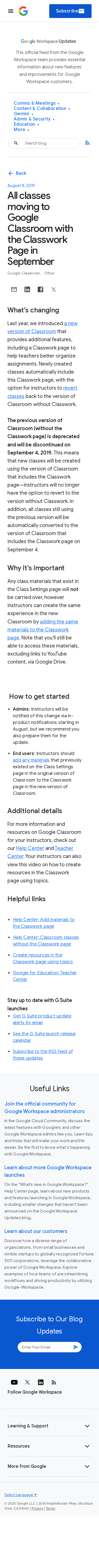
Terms (50, 1508)
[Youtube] (14, 1382)
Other (49, 273)
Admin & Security (34, 119)
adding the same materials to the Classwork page (42, 630)
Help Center (30, 848)
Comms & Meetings (37, 103)
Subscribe (70, 11)
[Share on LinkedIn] (27, 289)
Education (26, 124)
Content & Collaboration (42, 108)
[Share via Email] (14, 289)
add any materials (31, 760)
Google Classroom (24, 273)
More (21, 129)
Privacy (37, 1508)
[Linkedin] (40, 1382)
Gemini (23, 114)
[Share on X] (53, 289)
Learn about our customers (35, 1231)
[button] (49, 1426)
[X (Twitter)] (27, 1382)
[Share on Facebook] (40, 289)
